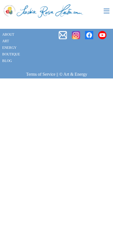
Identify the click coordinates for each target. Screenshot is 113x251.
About (8, 34)
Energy (9, 48)
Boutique (11, 54)
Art (5, 41)
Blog (7, 61)
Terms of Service (40, 74)
